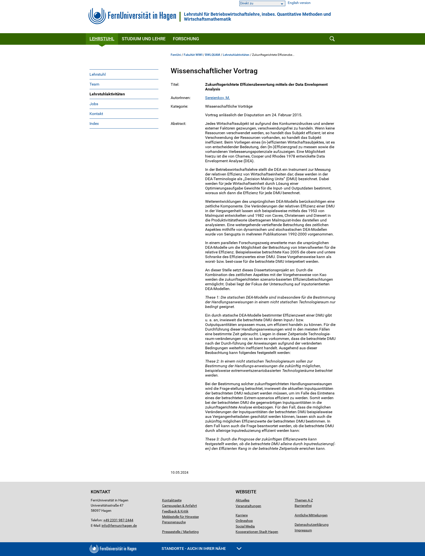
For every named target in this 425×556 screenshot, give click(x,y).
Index (94, 123)
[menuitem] (124, 74)
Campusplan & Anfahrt (179, 506)
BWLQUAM (212, 55)
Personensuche (174, 522)
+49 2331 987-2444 (118, 520)
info (104, 525)
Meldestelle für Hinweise (180, 517)
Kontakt (96, 113)
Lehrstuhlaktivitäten (107, 94)
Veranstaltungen (248, 506)
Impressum (303, 530)
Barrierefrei (303, 506)
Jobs (94, 104)
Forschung (186, 38)
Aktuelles (242, 500)
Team (94, 84)
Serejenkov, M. (217, 97)
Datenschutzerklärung (312, 525)
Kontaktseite (172, 500)
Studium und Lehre (144, 38)
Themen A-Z (304, 500)
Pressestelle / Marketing (180, 532)
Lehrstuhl (102, 38)
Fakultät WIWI (193, 55)
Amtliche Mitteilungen (311, 515)
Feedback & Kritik (175, 511)
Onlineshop (244, 521)
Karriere (242, 515)
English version (299, 3)
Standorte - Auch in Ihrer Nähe (194, 548)
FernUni (176, 55)
